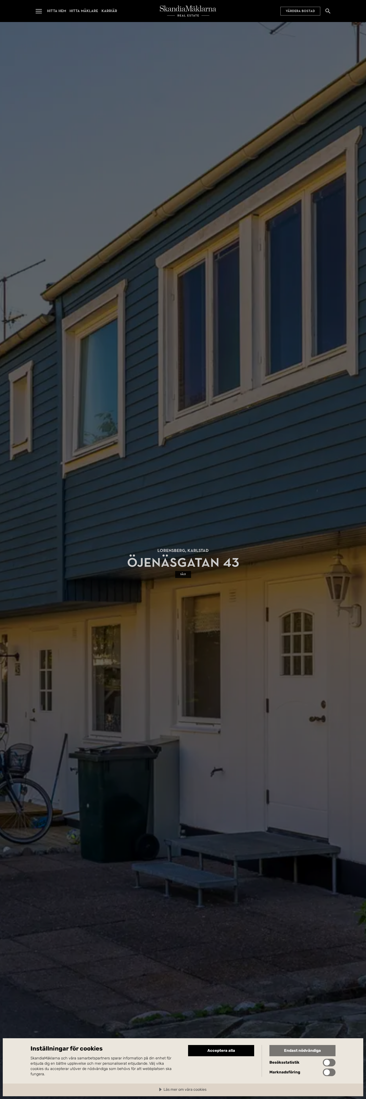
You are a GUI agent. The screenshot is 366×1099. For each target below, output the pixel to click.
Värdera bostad (300, 11)
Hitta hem (56, 11)
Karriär (109, 11)
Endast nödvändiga (302, 1050)
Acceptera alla (221, 1050)
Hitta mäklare (83, 11)
